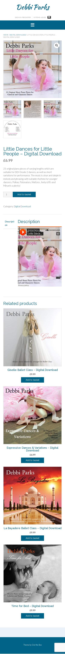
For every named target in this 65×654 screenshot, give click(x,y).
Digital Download (18, 35)
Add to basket (24, 194)
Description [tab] (9, 223)
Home (5, 35)
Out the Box (37, 645)
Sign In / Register (23, 17)
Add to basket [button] (32, 380)
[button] (32, 25)
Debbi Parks (32, 7)
